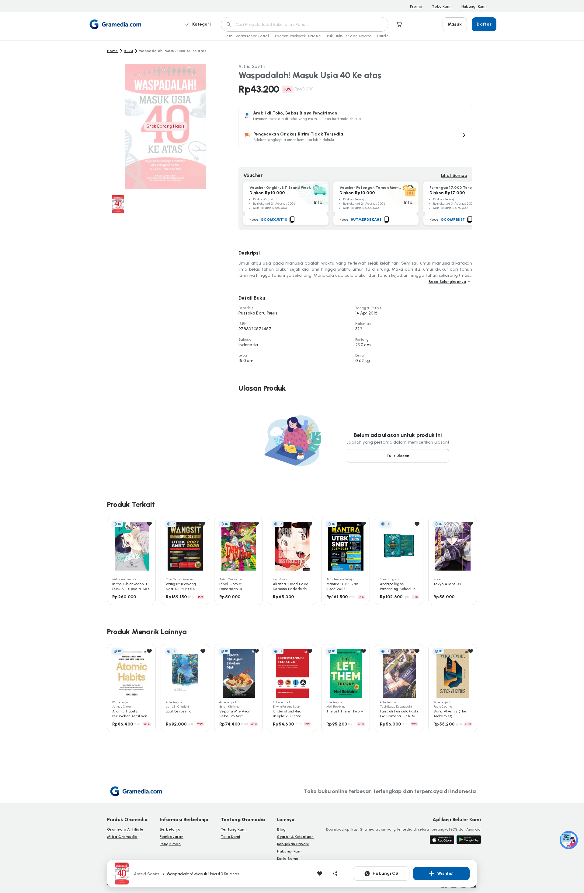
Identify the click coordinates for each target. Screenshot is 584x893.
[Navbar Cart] (399, 24)
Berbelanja (170, 829)
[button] (355, 136)
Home (112, 51)
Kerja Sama (288, 858)
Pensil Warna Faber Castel (246, 36)
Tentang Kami (234, 829)
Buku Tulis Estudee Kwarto (349, 36)
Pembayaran (171, 837)
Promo (416, 6)
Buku (128, 51)
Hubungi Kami (474, 6)
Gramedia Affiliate (125, 829)
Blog (281, 829)
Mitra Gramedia (122, 837)
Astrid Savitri (251, 66)
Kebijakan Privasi (293, 844)
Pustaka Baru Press (257, 313)
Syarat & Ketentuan (295, 837)
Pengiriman (170, 844)
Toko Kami (441, 6)
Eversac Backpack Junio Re (298, 36)
